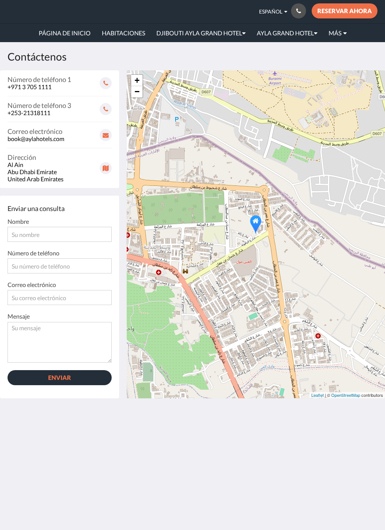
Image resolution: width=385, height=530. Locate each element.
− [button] (137, 91)
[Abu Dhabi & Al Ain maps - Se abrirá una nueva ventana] (287, 435)
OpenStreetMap (345, 395)
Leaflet (317, 395)
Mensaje (19, 316)
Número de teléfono (33, 253)
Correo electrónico (32, 284)
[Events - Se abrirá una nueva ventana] (307, 435)
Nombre (18, 221)
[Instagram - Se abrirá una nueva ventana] (369, 435)
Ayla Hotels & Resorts (60, 11)
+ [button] (137, 80)
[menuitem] (65, 33)
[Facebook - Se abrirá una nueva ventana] (349, 435)
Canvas (367, 488)
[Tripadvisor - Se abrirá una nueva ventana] (349, 456)
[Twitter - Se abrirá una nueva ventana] (369, 456)
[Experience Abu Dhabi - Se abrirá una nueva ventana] (328, 435)
